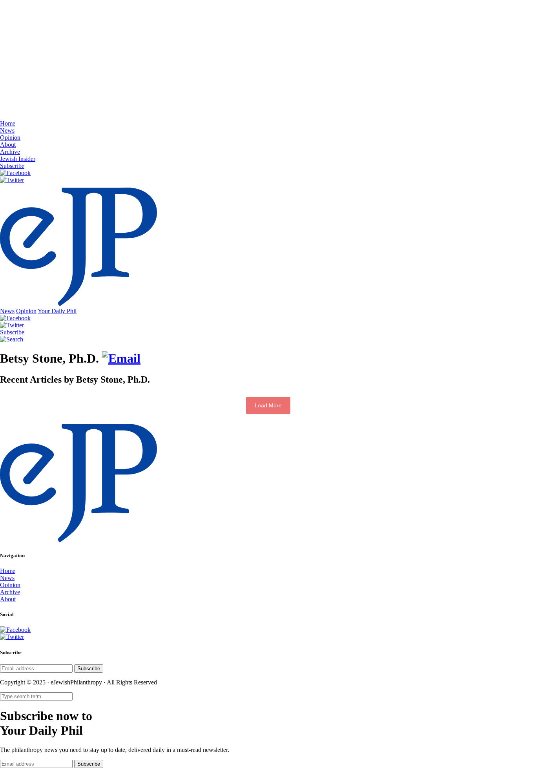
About (8, 144)
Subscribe (12, 165)
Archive (10, 151)
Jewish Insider (17, 158)
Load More (268, 405)
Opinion (10, 137)
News (7, 130)
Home (7, 123)
